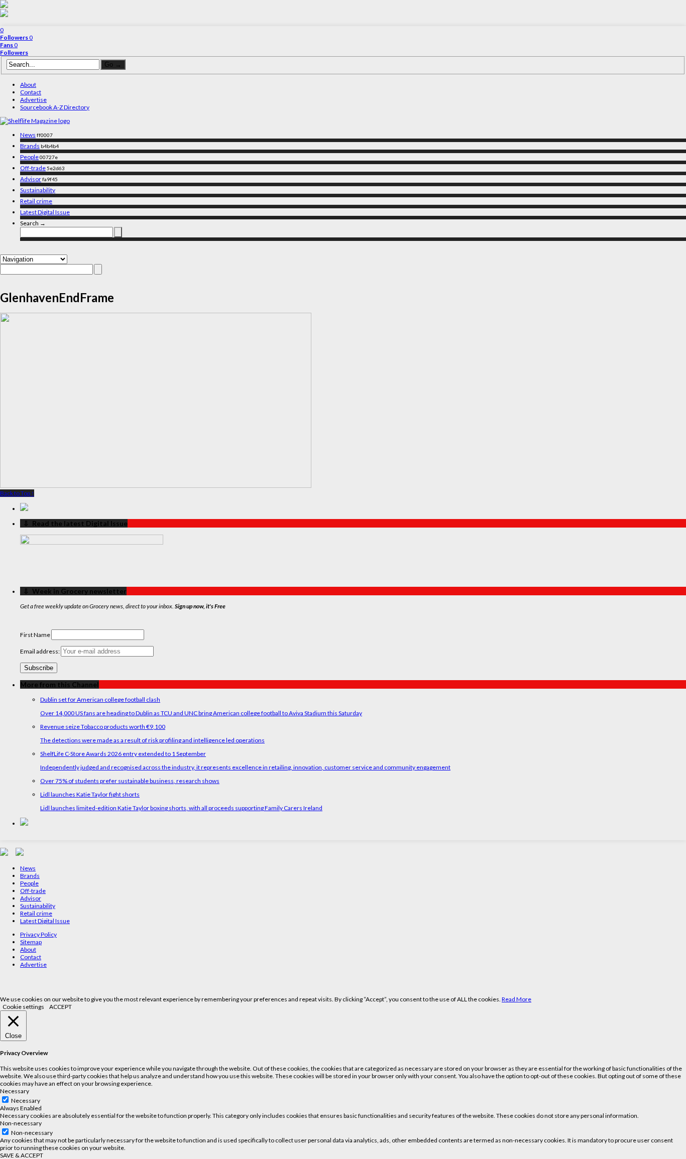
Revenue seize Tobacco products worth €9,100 (102, 726)
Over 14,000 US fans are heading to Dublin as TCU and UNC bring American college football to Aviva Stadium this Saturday (201, 713)
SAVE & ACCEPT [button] (21, 1155)
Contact (30, 92)
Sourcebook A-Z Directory (54, 107)
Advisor (30, 179)
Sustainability (37, 190)
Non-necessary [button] (21, 1123)
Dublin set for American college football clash (100, 699)
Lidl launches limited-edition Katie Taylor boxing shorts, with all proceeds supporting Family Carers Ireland (181, 808)
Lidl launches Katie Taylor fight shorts (90, 794)
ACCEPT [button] (60, 1006)
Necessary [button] (14, 1091)
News (28, 135)
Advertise (33, 99)
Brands (30, 146)
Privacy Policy (38, 934)
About (28, 84)
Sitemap (31, 942)
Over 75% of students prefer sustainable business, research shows (129, 781)
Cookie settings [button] (23, 1006)
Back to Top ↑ (17, 493)
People (29, 157)
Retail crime (36, 201)
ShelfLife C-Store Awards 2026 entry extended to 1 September (123, 753)
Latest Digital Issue (45, 212)
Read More (516, 999)
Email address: (40, 651)
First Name (35, 634)
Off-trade (33, 168)
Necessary (25, 1100)
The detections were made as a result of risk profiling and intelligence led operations (152, 740)
